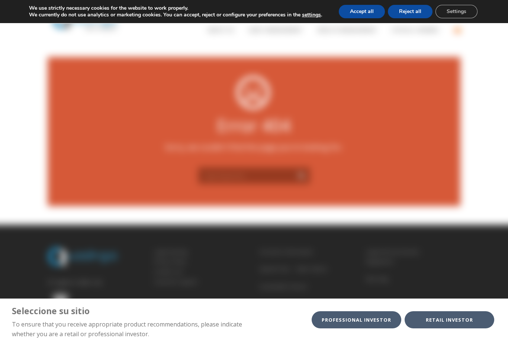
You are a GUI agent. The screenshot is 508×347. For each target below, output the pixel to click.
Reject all (410, 11)
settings (311, 15)
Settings (456, 11)
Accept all (362, 11)
